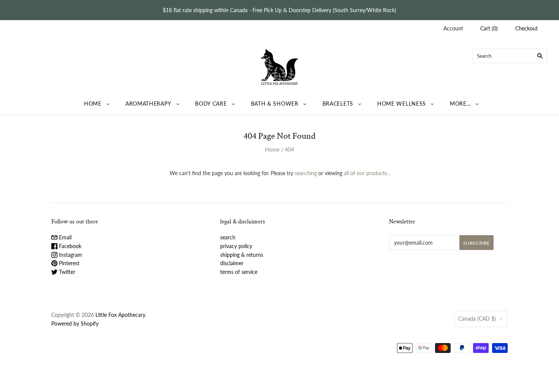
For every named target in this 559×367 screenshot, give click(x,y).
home (93, 103)
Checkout (526, 28)
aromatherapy (148, 103)
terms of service (238, 272)
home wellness (401, 103)
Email (64, 237)
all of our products (365, 173)
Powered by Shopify (74, 323)
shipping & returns (241, 255)
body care (211, 103)
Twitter (66, 272)
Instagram (69, 255)
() (489, 28)
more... (460, 103)
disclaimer (231, 263)
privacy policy (236, 246)
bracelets (337, 103)
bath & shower (275, 103)
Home (272, 149)
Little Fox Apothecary (120, 315)
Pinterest (68, 263)
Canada (477, 318)
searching (306, 173)
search (227, 237)
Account (453, 28)
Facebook (69, 246)
